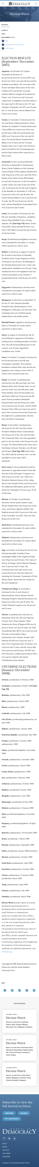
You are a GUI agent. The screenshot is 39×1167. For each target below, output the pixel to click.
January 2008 (5, 27)
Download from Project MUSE (14, 44)
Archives (24, 1113)
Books (4, 1147)
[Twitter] (9, 1138)
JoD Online (6, 1153)
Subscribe (9, 1113)
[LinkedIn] (14, 1138)
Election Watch (15, 1018)
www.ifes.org (7, 952)
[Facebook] (4, 1138)
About (4, 1143)
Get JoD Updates (12, 1119)
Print (6, 41)
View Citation (9, 48)
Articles (5, 1150)
